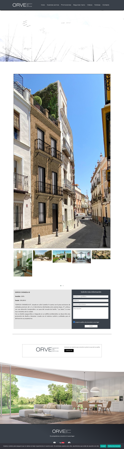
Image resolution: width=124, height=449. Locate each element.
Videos (89, 5)
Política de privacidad (114, 446)
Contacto (105, 5)
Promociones (66, 5)
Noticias (97, 5)
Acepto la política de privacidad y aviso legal (87, 322)
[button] (61, 286)
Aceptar (103, 446)
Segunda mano (79, 5)
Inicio (43, 5)
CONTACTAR (69, 350)
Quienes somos (53, 5)
